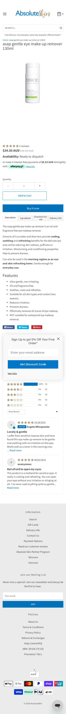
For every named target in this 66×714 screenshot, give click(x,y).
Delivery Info (33, 530)
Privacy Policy (33, 633)
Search (33, 519)
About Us (33, 622)
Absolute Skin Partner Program (33, 552)
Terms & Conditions (33, 627)
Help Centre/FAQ (33, 643)
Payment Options (33, 541)
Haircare (33, 563)
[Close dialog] (58, 339)
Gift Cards (33, 525)
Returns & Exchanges (33, 638)
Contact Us (33, 536)
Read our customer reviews (33, 546)
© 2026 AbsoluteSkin (33, 703)
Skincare (33, 557)
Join (33, 604)
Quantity (7, 179)
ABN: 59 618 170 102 (33, 649)
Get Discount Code (33, 364)
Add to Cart (24, 196)
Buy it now (33, 208)
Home (5, 40)
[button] (33, 86)
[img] (26, 423)
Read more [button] (15, 450)
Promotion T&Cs (33, 654)
